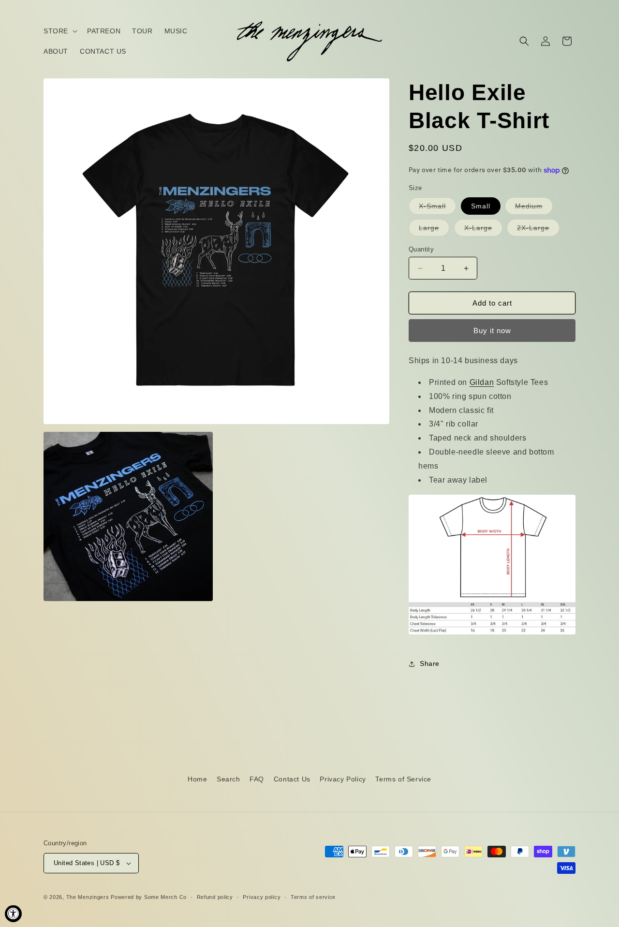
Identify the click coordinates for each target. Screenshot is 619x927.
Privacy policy (261, 897)
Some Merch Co (165, 897)
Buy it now (492, 330)
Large (434, 229)
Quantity (421, 249)
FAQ (257, 779)
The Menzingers (87, 897)
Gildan (482, 382)
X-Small (437, 208)
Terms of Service (403, 779)
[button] (59, 31)
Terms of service (313, 897)
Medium (534, 208)
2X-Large (538, 229)
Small (480, 206)
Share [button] (430, 663)
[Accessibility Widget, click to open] (13, 913)
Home (197, 779)
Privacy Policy (343, 779)
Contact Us (292, 779)
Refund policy (215, 897)
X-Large (483, 229)
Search (228, 779)
